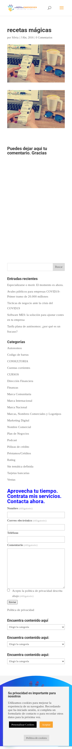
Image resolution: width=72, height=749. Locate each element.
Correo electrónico (26, 520)
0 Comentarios (44, 37)
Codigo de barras (18, 354)
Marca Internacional (19, 400)
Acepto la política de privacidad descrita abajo (37, 593)
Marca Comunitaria (19, 394)
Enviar (12, 602)
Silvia (15, 37)
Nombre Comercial (19, 427)
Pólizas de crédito (18, 446)
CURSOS (13, 374)
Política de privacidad (20, 610)
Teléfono (12, 532)
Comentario (22, 545)
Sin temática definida (20, 466)
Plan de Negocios (18, 433)
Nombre (19, 508)
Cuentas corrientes (18, 367)
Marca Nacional (17, 407)
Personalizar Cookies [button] (22, 724)
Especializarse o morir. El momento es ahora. (35, 285)
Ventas (11, 479)
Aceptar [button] (46, 724)
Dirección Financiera (20, 381)
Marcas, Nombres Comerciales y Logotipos (34, 413)
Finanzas (12, 387)
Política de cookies (36, 737)
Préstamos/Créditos (19, 453)
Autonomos (14, 348)
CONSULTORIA (17, 361)
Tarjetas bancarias (18, 473)
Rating (11, 459)
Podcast (12, 440)
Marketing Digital (18, 420)
